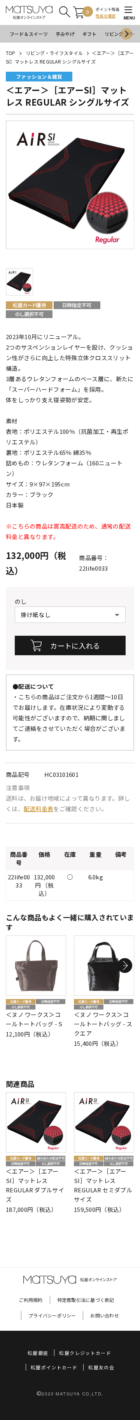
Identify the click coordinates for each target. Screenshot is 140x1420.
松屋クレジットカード (85, 1352)
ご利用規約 (30, 1299)
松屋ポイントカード (54, 1367)
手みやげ (65, 33)
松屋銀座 (38, 1352)
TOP (11, 53)
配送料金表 (39, 809)
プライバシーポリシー (52, 1315)
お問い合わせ (104, 1315)
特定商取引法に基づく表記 (85, 1299)
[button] (125, 965)
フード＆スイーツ (29, 33)
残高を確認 (106, 16)
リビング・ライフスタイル (54, 53)
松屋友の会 (101, 1367)
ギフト (89, 33)
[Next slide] (126, 34)
